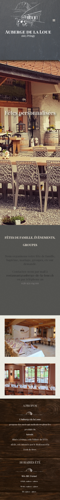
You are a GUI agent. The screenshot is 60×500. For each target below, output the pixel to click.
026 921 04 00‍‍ (30, 283)
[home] (28, 21)
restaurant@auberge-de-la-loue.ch (30, 275)
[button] (54, 20)
